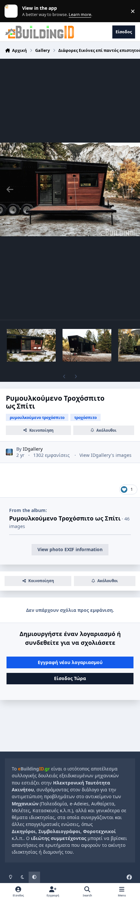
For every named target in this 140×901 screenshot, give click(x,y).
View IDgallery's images (105, 455)
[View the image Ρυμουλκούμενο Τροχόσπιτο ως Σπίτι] (31, 345)
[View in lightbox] (70, 189)
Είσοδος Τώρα (70, 678)
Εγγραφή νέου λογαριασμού (70, 662)
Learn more (12, 11)
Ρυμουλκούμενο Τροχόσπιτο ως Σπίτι (64, 518)
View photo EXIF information (70, 549)
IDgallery (33, 449)
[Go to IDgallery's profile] (9, 452)
